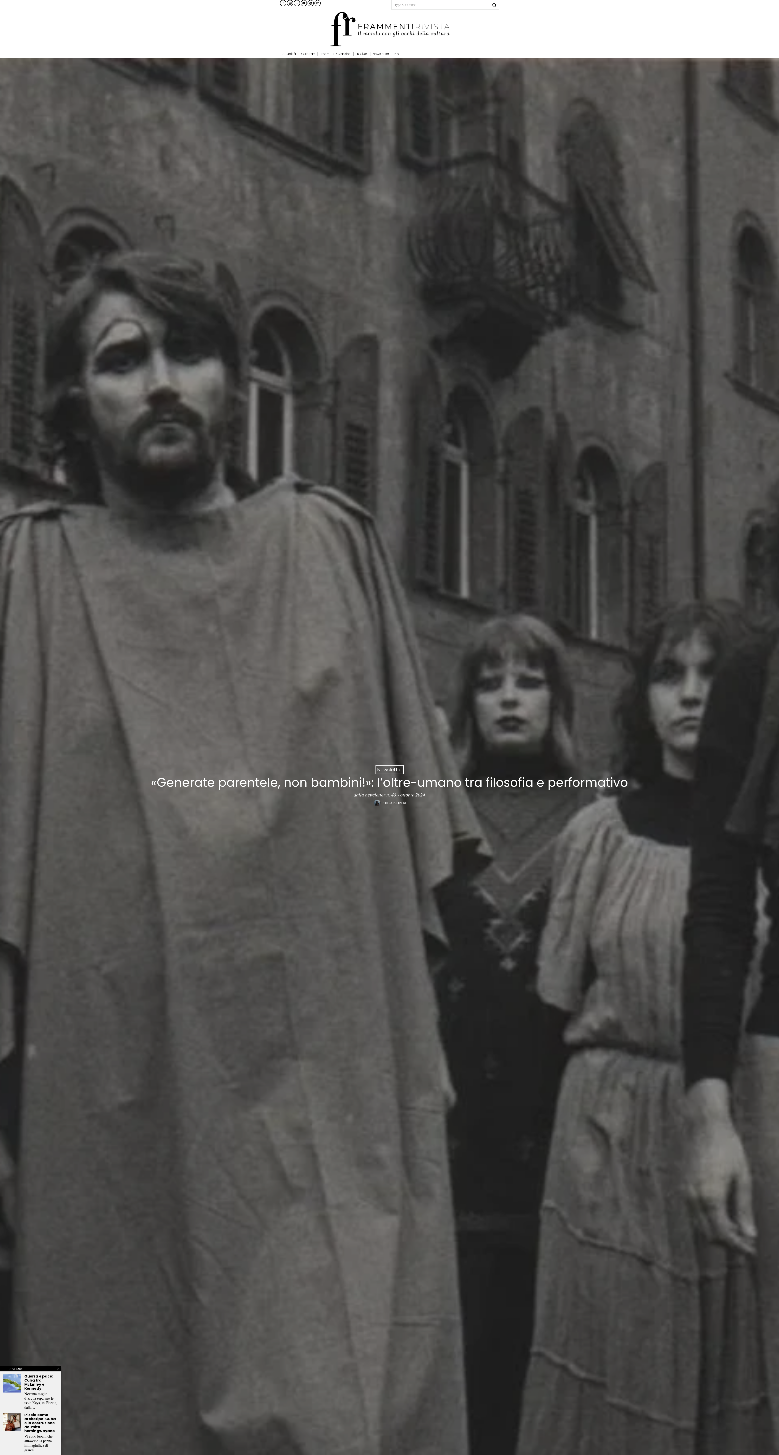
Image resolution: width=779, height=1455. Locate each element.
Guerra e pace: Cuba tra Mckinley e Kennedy (38, 1382)
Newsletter (389, 769)
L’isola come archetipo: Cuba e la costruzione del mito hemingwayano (40, 1423)
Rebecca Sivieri (394, 803)
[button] (494, 5)
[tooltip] (283, 3)
